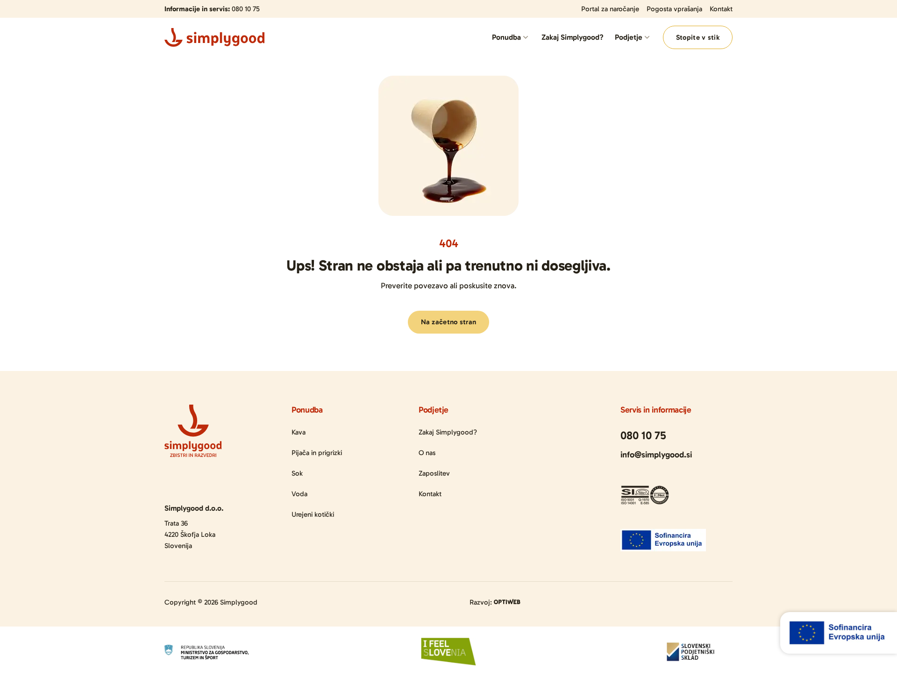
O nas (427, 453)
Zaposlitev (434, 473)
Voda (299, 494)
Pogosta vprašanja (674, 9)
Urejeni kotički (313, 514)
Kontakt (721, 9)
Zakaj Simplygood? (572, 37)
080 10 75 (246, 9)
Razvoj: (482, 602)
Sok (297, 473)
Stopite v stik (697, 37)
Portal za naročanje (610, 9)
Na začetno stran (449, 322)
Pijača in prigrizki (317, 453)
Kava (299, 432)
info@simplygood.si (656, 454)
